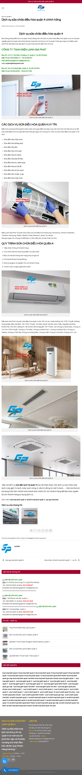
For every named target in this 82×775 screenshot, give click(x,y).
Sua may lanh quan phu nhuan (46, 678)
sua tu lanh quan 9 (32, 692)
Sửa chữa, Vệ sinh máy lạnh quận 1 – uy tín (60, 560)
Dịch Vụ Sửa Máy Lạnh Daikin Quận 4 (23, 649)
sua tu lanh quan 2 (30, 689)
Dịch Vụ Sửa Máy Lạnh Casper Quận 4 (23, 635)
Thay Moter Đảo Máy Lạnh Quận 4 (22, 628)
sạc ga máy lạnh (52, 500)
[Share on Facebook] (35, 531)
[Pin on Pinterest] (47, 531)
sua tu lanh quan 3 (46, 689)
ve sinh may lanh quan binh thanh (22, 703)
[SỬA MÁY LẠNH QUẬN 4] (41, 8)
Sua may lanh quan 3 (27, 673)
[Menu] (3, 8)
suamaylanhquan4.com (15, 63)
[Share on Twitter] (39, 531)
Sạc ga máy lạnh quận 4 (14, 560)
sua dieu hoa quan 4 (40, 538)
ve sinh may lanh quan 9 (55, 700)
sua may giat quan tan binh (24, 686)
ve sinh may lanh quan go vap (47, 703)
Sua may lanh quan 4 (44, 673)
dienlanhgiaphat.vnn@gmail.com (25, 588)
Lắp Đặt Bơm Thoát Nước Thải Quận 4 (24, 656)
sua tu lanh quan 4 (61, 689)
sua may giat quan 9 (17, 684)
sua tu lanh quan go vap (54, 695)
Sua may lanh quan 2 (10, 673)
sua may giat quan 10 (34, 684)
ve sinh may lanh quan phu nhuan (19, 706)
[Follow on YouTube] (13, 760)
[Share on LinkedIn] (50, 531)
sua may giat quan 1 (67, 678)
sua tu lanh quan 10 (47, 692)
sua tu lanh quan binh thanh (33, 695)
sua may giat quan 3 (24, 681)
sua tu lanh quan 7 (16, 692)
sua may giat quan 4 (41, 681)
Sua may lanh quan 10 (33, 675)
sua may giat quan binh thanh (55, 684)
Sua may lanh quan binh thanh (54, 675)
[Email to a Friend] (43, 531)
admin (23, 26)
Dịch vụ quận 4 (7, 16)
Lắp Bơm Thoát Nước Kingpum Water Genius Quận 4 (29, 642)
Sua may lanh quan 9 (16, 675)
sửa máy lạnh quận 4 (18, 500)
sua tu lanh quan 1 (15, 689)
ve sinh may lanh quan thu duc (44, 706)
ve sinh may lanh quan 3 (57, 697)
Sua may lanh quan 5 (60, 673)
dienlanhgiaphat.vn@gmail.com (24, 604)
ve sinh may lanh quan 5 (17, 700)
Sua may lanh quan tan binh (23, 678)
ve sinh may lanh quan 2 (38, 697)
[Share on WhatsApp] (31, 531)
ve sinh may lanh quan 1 (19, 697)
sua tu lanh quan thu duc (65, 692)
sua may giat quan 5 (58, 681)
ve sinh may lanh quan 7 (36, 700)
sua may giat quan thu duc (46, 686)
